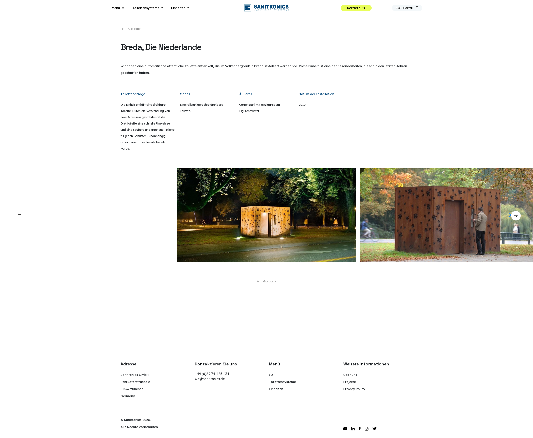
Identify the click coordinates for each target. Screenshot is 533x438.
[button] (528, 215)
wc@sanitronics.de (210, 379)
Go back (134, 29)
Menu (116, 8)
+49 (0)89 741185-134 (212, 374)
